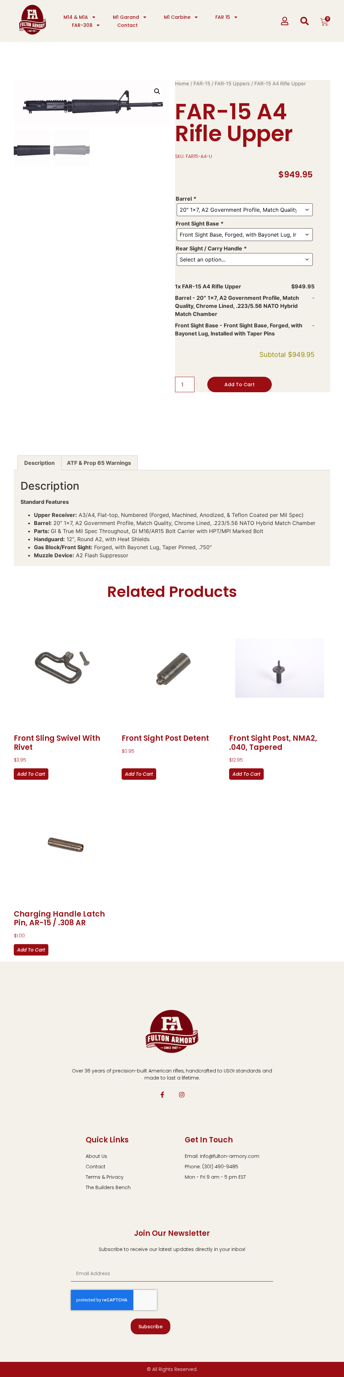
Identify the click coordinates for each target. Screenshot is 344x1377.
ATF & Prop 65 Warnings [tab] (99, 462)
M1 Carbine (177, 17)
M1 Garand (126, 17)
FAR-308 (82, 25)
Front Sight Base (199, 223)
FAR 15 (222, 17)
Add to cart (239, 384)
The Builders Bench (108, 1187)
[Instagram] (182, 1095)
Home (182, 84)
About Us (96, 1156)
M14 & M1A (75, 17)
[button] (157, 91)
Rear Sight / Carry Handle (211, 248)
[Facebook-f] (162, 1095)
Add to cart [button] (31, 774)
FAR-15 (202, 84)
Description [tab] (39, 462)
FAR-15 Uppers (232, 84)
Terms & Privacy (105, 1177)
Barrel (186, 198)
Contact (127, 25)
